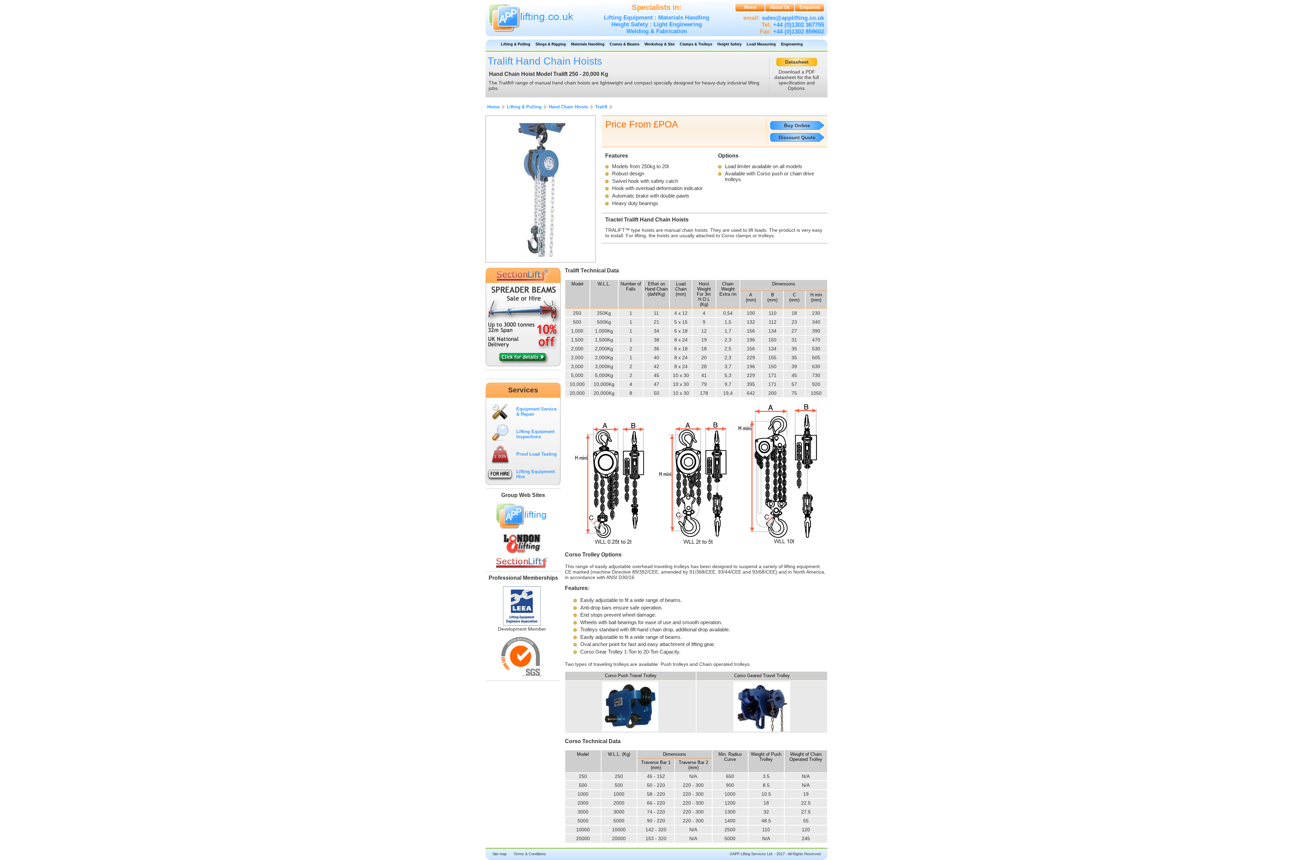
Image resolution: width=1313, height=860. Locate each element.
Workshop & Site (660, 44)
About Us (780, 7)
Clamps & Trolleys (696, 44)
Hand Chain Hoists (568, 106)
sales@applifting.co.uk (792, 18)
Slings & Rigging (550, 44)
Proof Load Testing (536, 454)
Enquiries (809, 7)
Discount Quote (797, 137)
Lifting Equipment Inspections (535, 434)
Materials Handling (588, 44)
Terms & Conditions (530, 854)
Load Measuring (761, 44)
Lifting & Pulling (515, 44)
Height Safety (729, 44)
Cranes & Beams (624, 44)
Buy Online (797, 125)
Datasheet (797, 62)
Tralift (601, 106)
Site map (499, 854)
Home (750, 7)
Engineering (792, 44)
